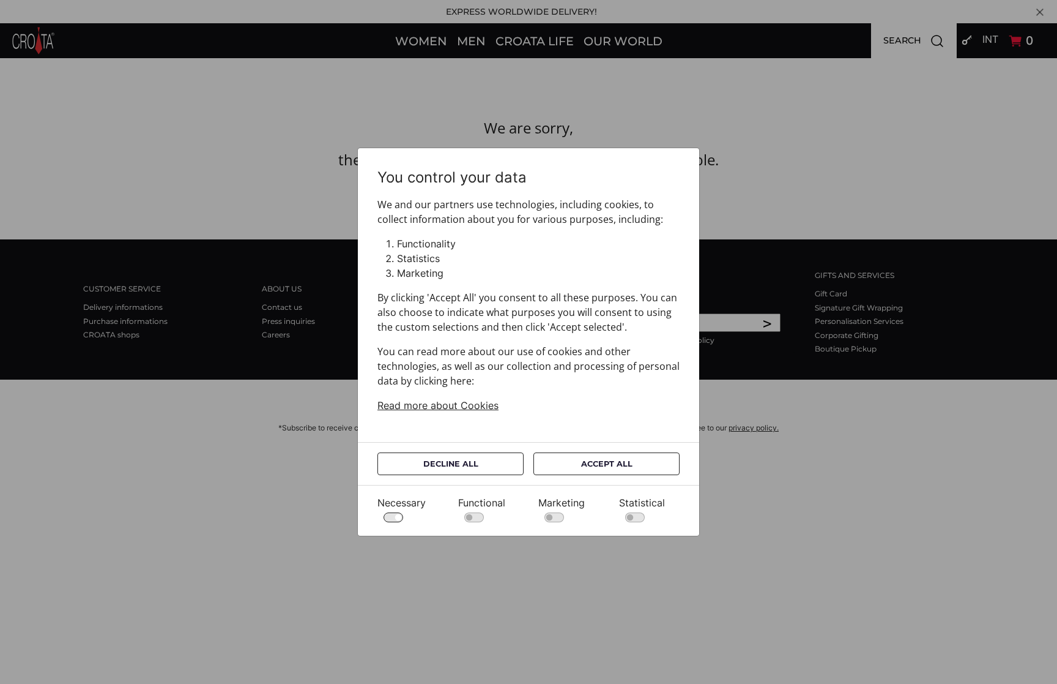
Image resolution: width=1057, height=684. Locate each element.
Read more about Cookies (438, 405)
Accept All (606, 463)
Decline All (450, 463)
